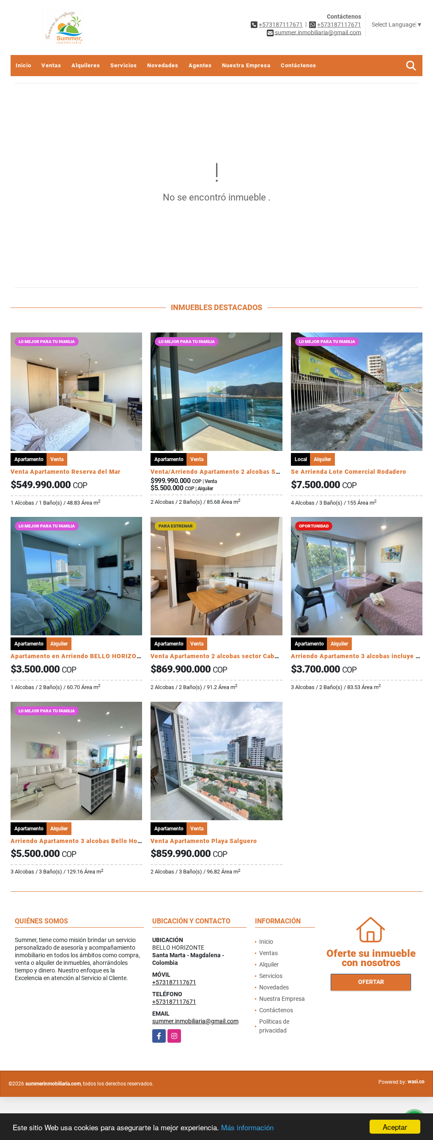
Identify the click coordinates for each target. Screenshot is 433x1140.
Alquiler (269, 964)
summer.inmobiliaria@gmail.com (195, 1021)
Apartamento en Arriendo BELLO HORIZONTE (80, 656)
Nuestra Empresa (246, 65)
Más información (247, 1127)
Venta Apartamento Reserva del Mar (66, 471)
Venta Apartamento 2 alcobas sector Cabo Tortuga (227, 656)
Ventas (51, 65)
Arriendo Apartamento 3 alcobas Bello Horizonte (85, 841)
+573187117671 (281, 24)
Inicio (23, 65)
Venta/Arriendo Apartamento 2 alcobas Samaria (223, 471)
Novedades (162, 65)
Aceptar (395, 1126)
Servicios (123, 65)
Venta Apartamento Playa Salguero (204, 841)
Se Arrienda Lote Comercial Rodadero (348, 471)
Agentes (200, 65)
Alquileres (85, 65)
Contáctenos (298, 65)
